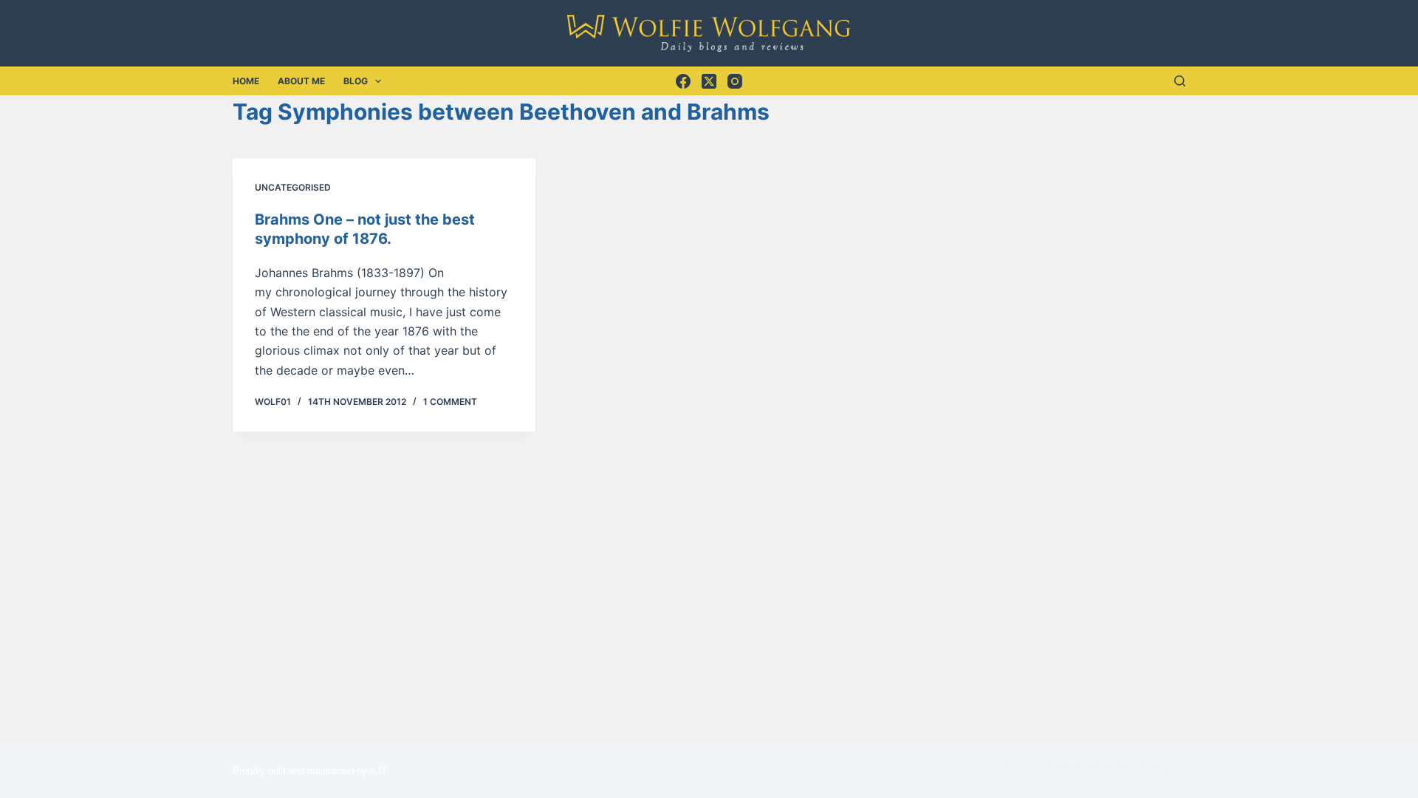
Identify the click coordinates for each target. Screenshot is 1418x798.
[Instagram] (734, 81)
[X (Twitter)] (709, 81)
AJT (378, 771)
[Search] (1179, 80)
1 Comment (450, 401)
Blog (355, 80)
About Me (301, 80)
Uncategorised (293, 187)
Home (246, 80)
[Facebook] (683, 81)
